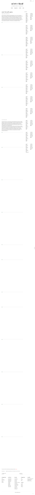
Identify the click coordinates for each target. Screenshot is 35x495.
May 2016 (31, 86)
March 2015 (31, 100)
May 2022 (31, 15)
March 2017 (31, 76)
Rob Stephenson (16, 484)
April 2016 (31, 87)
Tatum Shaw (16, 483)
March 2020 (9, 485)
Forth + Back (16, 478)
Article (2, 478)
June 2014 (31, 109)
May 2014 (31, 110)
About (21, 480)
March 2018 (31, 64)
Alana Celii (16, 481)
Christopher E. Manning (17, 482)
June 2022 (31, 14)
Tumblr (21, 484)
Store (21, 478)
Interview (2, 481)
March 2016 (31, 88)
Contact (22, 479)
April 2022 (31, 16)
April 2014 (31, 111)
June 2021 (31, 26)
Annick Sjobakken (21, 473)
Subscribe (22, 486)
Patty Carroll (16, 479)
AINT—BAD (17, 4)
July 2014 (31, 108)
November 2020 (9, 479)
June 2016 (31, 85)
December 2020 (9, 478)
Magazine (3, 482)
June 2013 (31, 121)
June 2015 (31, 97)
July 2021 (31, 25)
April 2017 (31, 75)
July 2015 (31, 96)
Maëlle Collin (4, 473)
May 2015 (31, 98)
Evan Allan (16, 480)
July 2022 (31, 13)
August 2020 (9, 481)
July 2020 (9, 482)
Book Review (3, 479)
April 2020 (9, 484)
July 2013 (31, 120)
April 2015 (31, 99)
